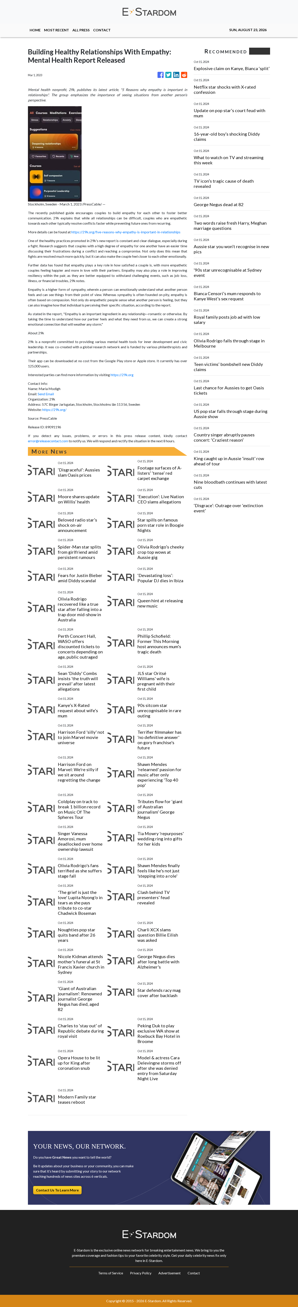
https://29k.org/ (54, 409)
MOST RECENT (56, 30)
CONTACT (102, 30)
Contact (194, 1273)
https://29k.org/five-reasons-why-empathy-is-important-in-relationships (125, 232)
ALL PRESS (81, 30)
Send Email (46, 394)
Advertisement (169, 1273)
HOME (35, 30)
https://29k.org (122, 375)
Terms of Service (110, 1273)
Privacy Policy (140, 1273)
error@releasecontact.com (48, 441)
